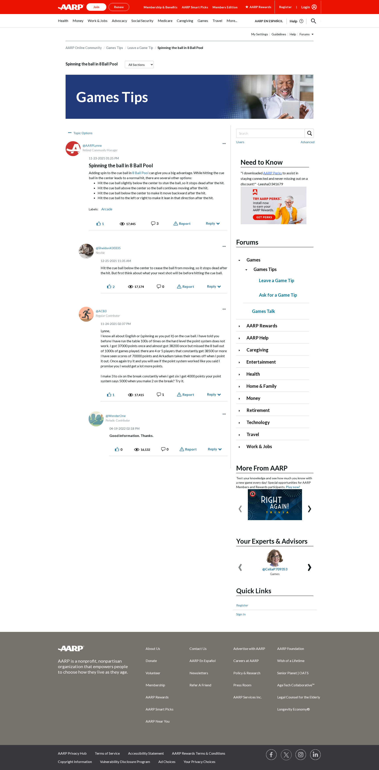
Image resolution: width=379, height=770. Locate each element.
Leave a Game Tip (140, 48)
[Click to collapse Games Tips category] (248, 270)
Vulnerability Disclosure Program (125, 761)
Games (253, 259)
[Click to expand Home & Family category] (241, 386)
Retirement (258, 410)
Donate (151, 660)
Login (305, 7)
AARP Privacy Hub (72, 753)
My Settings (259, 34)
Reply (210, 223)
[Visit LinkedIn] (315, 754)
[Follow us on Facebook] (271, 754)
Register (285, 7)
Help (293, 34)
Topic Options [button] (82, 133)
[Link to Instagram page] (300, 754)
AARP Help (257, 337)
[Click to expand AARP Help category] (241, 338)
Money (253, 398)
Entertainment (261, 361)
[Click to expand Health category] (241, 374)
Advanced (308, 142)
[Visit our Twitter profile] (286, 754)
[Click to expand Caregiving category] (241, 350)
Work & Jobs (259, 446)
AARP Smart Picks (195, 7)
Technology (258, 422)
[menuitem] (63, 22)
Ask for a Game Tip (278, 295)
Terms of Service (107, 753)
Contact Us (198, 648)
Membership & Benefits (160, 7)
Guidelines (279, 34)
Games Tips (114, 48)
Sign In (241, 614)
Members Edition (225, 7)
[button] (314, 21)
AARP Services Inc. (247, 697)
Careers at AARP (246, 660)
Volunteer (153, 673)
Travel (253, 434)
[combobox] (274, 133)
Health (253, 374)
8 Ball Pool (140, 173)
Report (185, 223)
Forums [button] (305, 34)
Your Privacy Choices (199, 761)
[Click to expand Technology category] (241, 423)
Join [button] (96, 7)
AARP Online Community (84, 48)
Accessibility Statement (146, 753)
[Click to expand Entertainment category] (241, 362)
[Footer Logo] (93, 648)
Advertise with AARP (249, 648)
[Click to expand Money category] (241, 398)
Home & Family (262, 386)
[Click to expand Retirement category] (241, 411)
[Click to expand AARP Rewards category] (241, 326)
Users (240, 142)
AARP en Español (269, 21)
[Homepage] (71, 7)
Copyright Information (75, 761)
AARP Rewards (262, 325)
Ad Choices (166, 761)
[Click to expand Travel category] (241, 435)
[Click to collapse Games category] (241, 260)
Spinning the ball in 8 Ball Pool (92, 63)
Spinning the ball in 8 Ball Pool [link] (180, 48)
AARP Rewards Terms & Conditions (198, 753)
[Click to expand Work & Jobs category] (241, 447)
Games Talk (263, 311)
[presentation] (240, 506)
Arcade (106, 209)
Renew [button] (119, 7)
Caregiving (257, 349)
